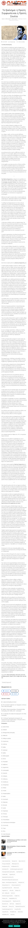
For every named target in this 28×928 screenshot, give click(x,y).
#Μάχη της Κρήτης (7, 738)
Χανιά (20, 911)
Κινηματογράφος (6, 793)
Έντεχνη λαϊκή (6, 863)
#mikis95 (5, 729)
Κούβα (17, 895)
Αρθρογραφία (8, 18)
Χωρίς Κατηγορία (6, 834)
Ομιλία (4, 808)
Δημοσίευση (5, 767)
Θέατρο (4, 787)
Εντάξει (10, 926)
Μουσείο (5, 903)
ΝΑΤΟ (12, 903)
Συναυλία (18, 909)
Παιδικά (18, 903)
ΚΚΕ (13, 893)
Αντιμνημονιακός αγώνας (8, 871)
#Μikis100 (5, 735)
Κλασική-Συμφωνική (6, 682)
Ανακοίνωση (5, 741)
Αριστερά (19, 871)
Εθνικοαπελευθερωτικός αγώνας (10, 879)
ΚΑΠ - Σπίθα (5, 893)
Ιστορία (4, 790)
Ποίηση (4, 906)
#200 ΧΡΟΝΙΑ (6, 726)
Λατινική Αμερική (6, 901)
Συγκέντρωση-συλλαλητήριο (9, 822)
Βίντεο (4, 758)
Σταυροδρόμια (6, 819)
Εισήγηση (5, 776)
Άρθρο (23, 41)
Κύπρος (4, 898)
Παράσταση (5, 811)
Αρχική (3, 18)
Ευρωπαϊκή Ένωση (7, 887)
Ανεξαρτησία (14, 866)
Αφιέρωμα (5, 750)
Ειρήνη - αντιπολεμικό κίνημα (9, 882)
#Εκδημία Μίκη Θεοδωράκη (9, 732)
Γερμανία (12, 874)
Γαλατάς (4, 874)
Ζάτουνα (16, 887)
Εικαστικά (5, 773)
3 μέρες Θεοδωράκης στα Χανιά (9, 702)
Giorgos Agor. (12, 41)
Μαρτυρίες (5, 802)
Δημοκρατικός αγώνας (7, 877)
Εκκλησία (21, 882)
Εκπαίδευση (5, 782)
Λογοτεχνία (5, 799)
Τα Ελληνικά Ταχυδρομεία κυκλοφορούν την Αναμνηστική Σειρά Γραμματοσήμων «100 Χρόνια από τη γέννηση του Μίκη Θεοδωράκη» (13, 719)
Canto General (6, 861)
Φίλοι (4, 831)
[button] (26, 3)
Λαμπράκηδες (13, 898)
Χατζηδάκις (5, 914)
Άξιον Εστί (22, 861)
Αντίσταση (5, 869)
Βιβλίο (4, 753)
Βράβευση (5, 764)
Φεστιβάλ (13, 911)
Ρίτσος (11, 906)
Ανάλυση (20, 41)
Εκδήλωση (5, 779)
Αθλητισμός (15, 863)
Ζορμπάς (5, 890)
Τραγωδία (5, 911)
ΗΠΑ (11, 890)
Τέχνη (4, 828)
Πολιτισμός (5, 816)
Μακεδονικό (16, 901)
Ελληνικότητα (6, 885)
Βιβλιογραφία (6, 755)
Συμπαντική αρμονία (7, 909)
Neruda (14, 861)
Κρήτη (4, 796)
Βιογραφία (5, 761)
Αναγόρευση (5, 866)
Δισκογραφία (6, 770)
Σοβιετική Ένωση (20, 906)
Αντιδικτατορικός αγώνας (16, 869)
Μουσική (5, 805)
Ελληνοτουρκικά (16, 885)
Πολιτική (5, 813)
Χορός (12, 914)
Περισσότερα (17, 926)
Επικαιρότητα (6, 784)
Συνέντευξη (5, 825)
